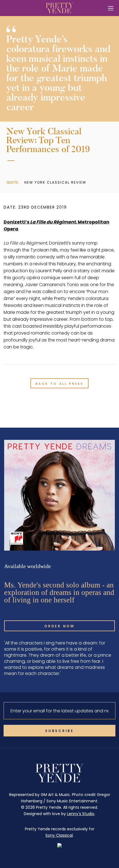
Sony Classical (59, 835)
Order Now (59, 626)
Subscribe (59, 730)
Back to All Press (59, 383)
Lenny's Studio (80, 813)
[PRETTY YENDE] (59, 8)
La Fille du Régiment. (54, 222)
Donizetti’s (17, 222)
